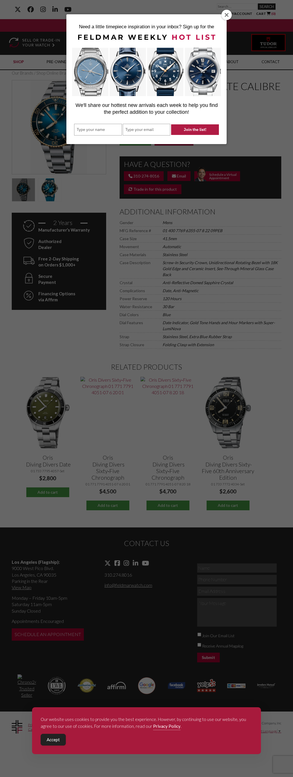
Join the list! (195, 129)
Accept (53, 739)
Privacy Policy (167, 726)
